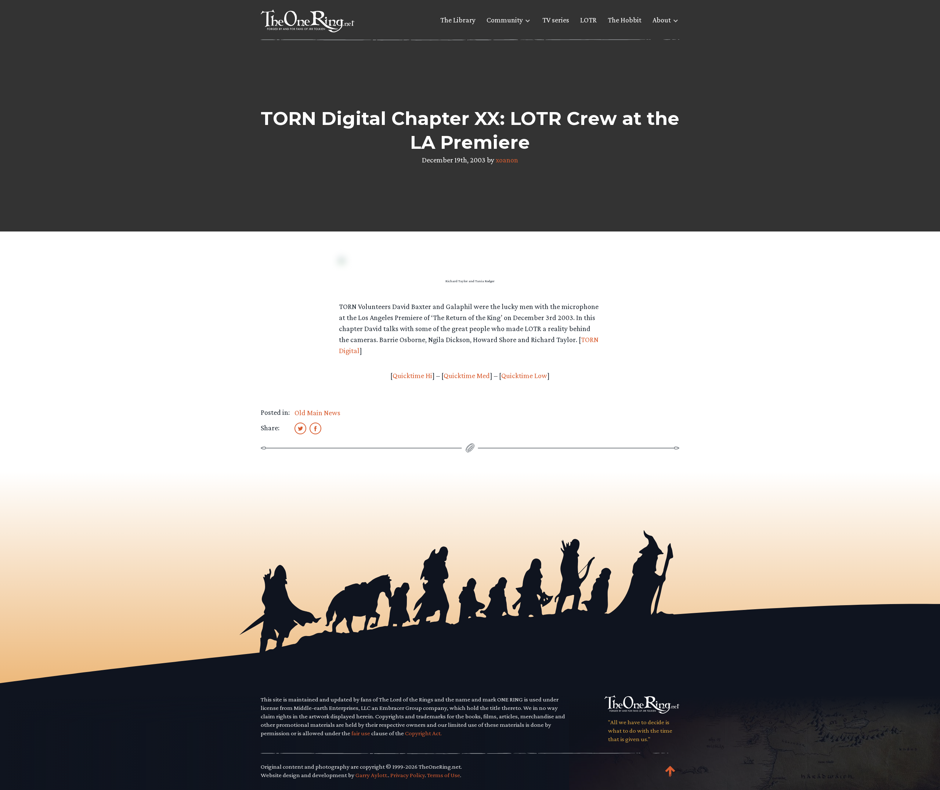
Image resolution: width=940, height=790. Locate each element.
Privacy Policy (407, 775)
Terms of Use (443, 775)
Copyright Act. (423, 733)
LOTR (588, 20)
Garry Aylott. (371, 775)
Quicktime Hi (412, 375)
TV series (555, 20)
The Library (458, 20)
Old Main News (317, 413)
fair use (360, 733)
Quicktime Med (467, 375)
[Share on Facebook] (315, 428)
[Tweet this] (300, 428)
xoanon (507, 160)
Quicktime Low (524, 375)
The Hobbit (624, 20)
